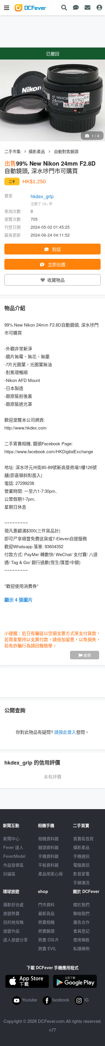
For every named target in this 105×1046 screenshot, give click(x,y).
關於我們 (81, 904)
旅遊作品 (11, 931)
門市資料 (46, 904)
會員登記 (81, 931)
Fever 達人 (13, 847)
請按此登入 (65, 732)
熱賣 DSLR (48, 940)
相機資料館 (48, 838)
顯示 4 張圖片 (18, 599)
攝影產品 (37, 151)
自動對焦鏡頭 (66, 151)
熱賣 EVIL (47, 948)
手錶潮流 (81, 882)
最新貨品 (46, 913)
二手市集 (12, 151)
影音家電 (81, 874)
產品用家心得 (50, 874)
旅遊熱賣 (11, 913)
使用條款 (81, 940)
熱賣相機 (46, 922)
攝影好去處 (13, 904)
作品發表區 (13, 865)
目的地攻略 (13, 922)
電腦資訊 (81, 865)
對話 (56, 249)
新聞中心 (11, 838)
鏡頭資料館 (48, 847)
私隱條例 (81, 948)
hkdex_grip (42, 196)
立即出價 (56, 264)
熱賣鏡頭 (46, 931)
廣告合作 (81, 922)
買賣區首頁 (83, 838)
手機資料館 (48, 856)
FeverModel (14, 856)
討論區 (9, 874)
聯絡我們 (81, 913)
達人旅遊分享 (15, 940)
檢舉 (86, 655)
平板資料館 (48, 865)
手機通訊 (81, 856)
